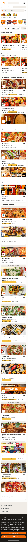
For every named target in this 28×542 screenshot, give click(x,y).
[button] (3, 3)
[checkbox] (3, 22)
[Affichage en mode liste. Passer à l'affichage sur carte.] (26, 10)
